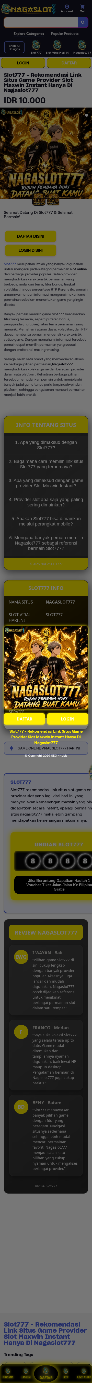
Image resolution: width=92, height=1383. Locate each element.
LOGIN (67, 719)
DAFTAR (24, 719)
